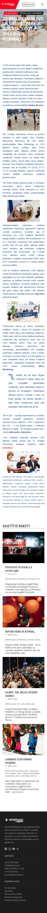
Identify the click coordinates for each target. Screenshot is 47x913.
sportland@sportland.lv (14, 875)
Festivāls (31, 579)
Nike (23, 704)
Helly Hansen (10, 773)
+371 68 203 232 (11, 872)
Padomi (26, 773)
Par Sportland (10, 888)
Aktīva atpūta (11, 771)
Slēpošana (25, 776)
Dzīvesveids (21, 579)
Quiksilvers (10, 776)
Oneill (19, 773)
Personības (34, 773)
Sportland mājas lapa (13, 897)
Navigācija (28, 5)
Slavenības (37, 13)
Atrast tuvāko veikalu (13, 894)
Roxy (18, 776)
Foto (38, 579)
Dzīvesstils (33, 771)
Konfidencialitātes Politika (15, 900)
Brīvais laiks (25, 13)
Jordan (30, 640)
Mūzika (37, 640)
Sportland (30, 704)
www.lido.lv (8, 447)
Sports (34, 776)
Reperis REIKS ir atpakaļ (20, 631)
